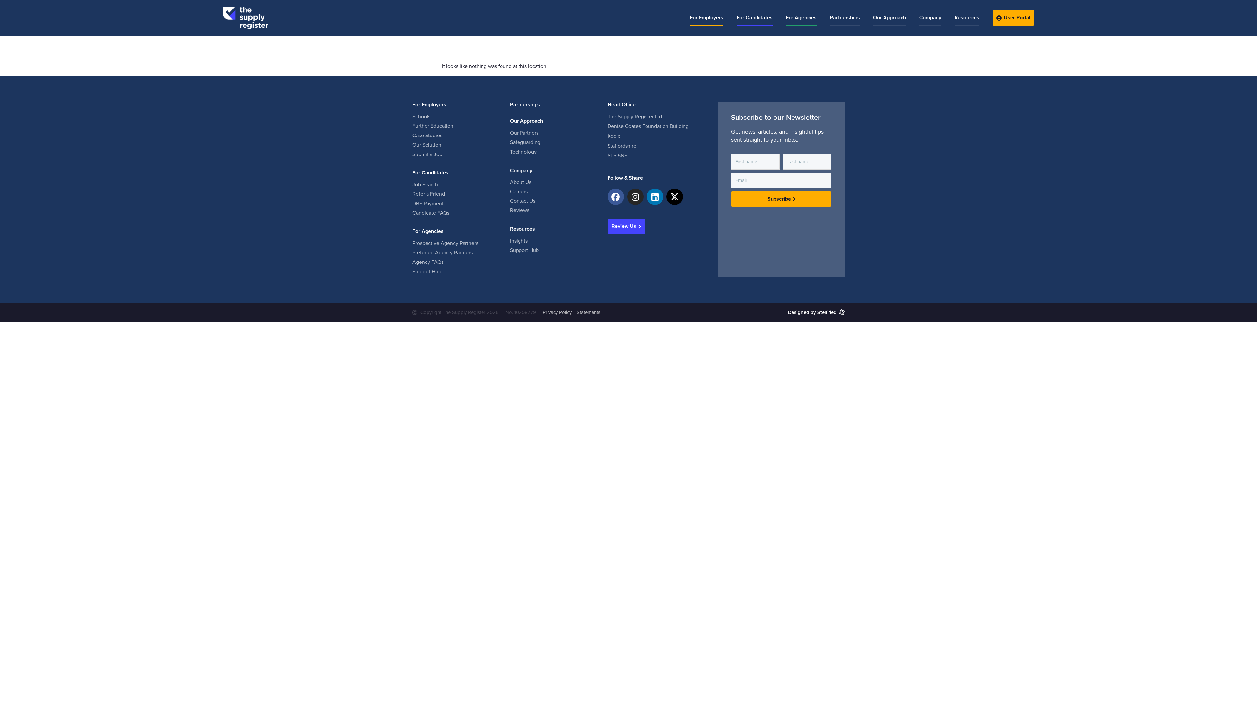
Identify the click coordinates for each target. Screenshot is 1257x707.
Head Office (622, 104)
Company (930, 17)
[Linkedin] (655, 197)
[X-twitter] (674, 197)
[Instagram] (635, 197)
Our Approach (889, 17)
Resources (967, 17)
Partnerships (845, 17)
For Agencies (801, 17)
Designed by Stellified (812, 312)
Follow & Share (625, 178)
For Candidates (755, 17)
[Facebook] (616, 197)
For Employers (706, 17)
